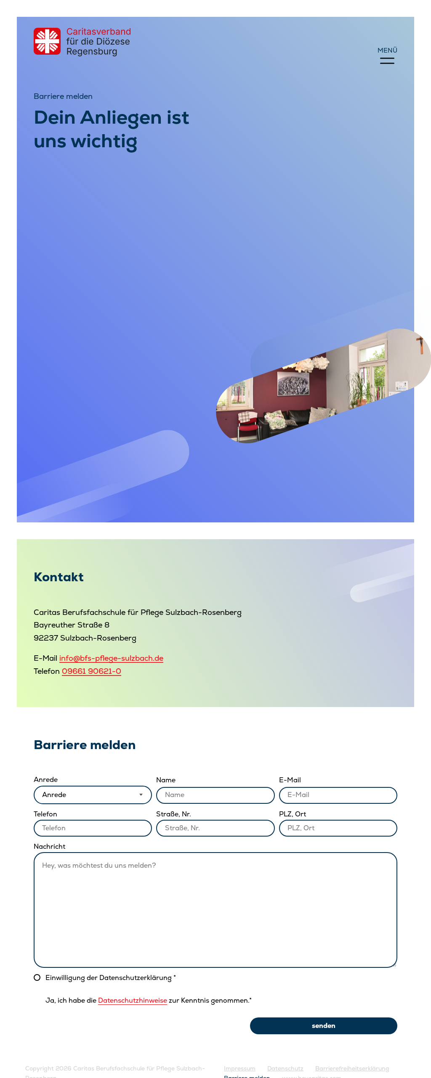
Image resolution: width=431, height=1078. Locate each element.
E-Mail (290, 780)
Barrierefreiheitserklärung (352, 1068)
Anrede (46, 779)
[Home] (82, 42)
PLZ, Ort (292, 814)
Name (166, 780)
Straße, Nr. (173, 814)
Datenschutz (285, 1068)
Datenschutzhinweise (132, 1000)
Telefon (45, 814)
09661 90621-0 (91, 671)
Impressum (239, 1068)
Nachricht (49, 846)
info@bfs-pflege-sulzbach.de (111, 658)
